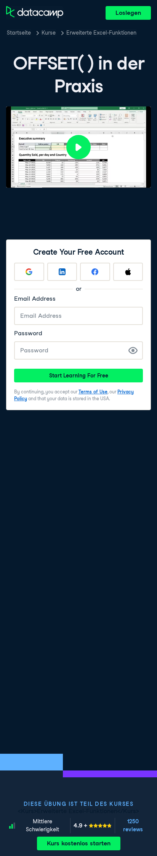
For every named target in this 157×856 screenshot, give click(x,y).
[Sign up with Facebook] (95, 272)
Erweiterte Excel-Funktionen (101, 33)
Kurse (49, 33)
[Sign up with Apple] (128, 272)
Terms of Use (92, 392)
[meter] (92, 825)
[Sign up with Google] (29, 272)
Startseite (19, 33)
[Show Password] (133, 350)
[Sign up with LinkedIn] (62, 272)
